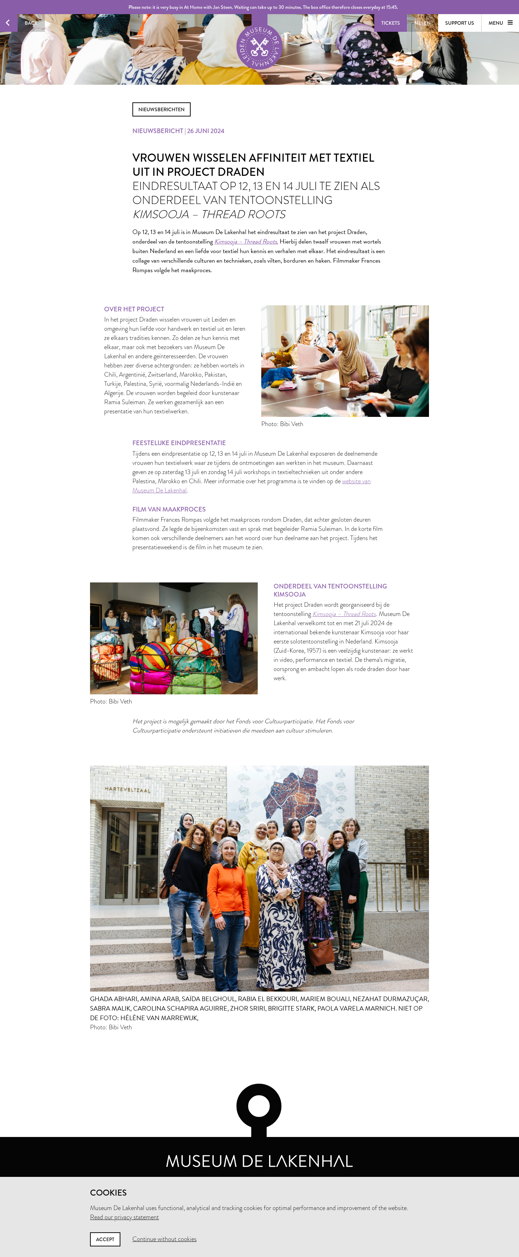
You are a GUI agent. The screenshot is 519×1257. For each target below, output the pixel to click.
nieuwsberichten (161, 109)
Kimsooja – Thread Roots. (246, 241)
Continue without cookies (164, 1239)
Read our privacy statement (124, 1217)
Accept (105, 1239)
